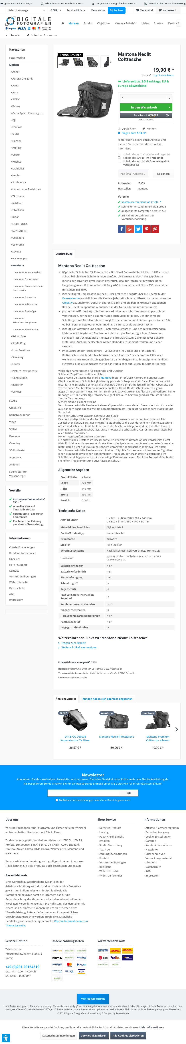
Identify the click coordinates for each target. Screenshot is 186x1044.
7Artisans (18, 196)
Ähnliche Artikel (66, 698)
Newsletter (152, 849)
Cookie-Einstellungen (22, 547)
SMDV (16, 99)
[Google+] (130, 229)
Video (12, 422)
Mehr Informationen (151, 1027)
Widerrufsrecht (18, 582)
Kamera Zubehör (19, 415)
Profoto (16, 147)
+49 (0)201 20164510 (22, 966)
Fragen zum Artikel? (133, 133)
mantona (18, 265)
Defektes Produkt (110, 828)
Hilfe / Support (18, 565)
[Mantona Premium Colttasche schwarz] (158, 720)
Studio (13, 400)
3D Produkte (17, 450)
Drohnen (14, 436)
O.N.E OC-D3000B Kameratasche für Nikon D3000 (75, 738)
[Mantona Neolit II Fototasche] (116, 720)
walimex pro (19, 258)
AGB (11, 594)
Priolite (16, 161)
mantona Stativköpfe (25, 311)
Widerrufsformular (110, 875)
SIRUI (15, 134)
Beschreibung (64, 253)
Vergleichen (128, 128)
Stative (13, 429)
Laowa (16, 364)
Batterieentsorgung (157, 832)
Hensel (16, 141)
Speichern (163, 173)
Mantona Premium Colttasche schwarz (158, 738)
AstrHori (17, 203)
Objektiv (67, 302)
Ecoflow (17, 127)
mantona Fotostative (25, 297)
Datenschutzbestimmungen (78, 800)
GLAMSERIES (20, 378)
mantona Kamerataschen (27, 272)
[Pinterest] (147, 229)
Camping (14, 443)
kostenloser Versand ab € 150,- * (29, 500)
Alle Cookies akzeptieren (128, 1035)
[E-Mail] (155, 229)
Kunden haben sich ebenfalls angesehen (107, 698)
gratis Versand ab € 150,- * (19, 3)
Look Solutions (21, 350)
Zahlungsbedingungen (113, 854)
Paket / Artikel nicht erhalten (111, 839)
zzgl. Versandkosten (163, 75)
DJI (14, 120)
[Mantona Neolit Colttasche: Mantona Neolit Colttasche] (63, 61)
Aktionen (14, 464)
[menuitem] (26, 10)
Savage (16, 251)
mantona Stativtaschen (26, 329)
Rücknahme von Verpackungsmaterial (158, 856)
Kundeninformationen (22, 553)
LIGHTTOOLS (20, 224)
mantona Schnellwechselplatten (25, 320)
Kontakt (14, 570)
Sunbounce (19, 182)
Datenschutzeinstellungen (58, 1035)
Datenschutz (17, 588)
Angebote (15, 457)
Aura (15, 92)
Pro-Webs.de (122, 1013)
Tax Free (104, 849)
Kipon (15, 217)
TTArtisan (18, 210)
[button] (146, 117)
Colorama (18, 244)
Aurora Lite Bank (22, 78)
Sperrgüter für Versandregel (18, 474)
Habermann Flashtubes (26, 189)
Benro (16, 106)
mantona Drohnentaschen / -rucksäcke (28, 288)
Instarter (17, 384)
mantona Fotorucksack (26, 279)
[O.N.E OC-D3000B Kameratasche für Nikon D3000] (75, 720)
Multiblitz (18, 168)
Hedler (16, 175)
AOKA (15, 85)
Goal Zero (18, 237)
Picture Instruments (24, 371)
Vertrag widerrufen (93, 998)
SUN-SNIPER (19, 230)
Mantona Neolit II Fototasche (116, 736)
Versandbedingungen (22, 576)
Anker (16, 71)
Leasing (104, 832)
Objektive (15, 407)
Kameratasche (71, 298)
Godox (16, 154)
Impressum (16, 599)
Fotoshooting (17, 57)
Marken (14, 64)
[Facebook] (122, 229)
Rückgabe (105, 867)
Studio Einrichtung (110, 845)
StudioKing (19, 343)
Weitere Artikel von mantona (78, 647)
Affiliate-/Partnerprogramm (162, 828)
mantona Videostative (25, 304)
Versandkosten (61, 1006)
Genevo (16, 391)
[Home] (63, 23)
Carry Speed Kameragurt (27, 113)
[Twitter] (138, 229)
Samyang (17, 357)
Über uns (15, 559)
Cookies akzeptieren (93, 1035)
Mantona (106, 377)
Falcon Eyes (19, 336)
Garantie (150, 840)
